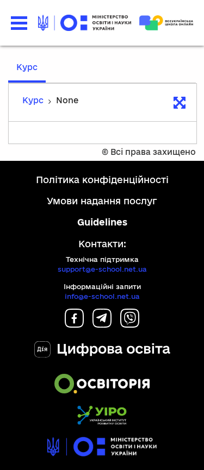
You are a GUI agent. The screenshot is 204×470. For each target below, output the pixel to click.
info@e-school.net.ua (102, 296)
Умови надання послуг (102, 201)
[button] (19, 23)
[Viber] (129, 324)
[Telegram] (102, 324)
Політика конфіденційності (102, 179)
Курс (27, 67)
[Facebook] (74, 324)
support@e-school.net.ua (102, 269)
